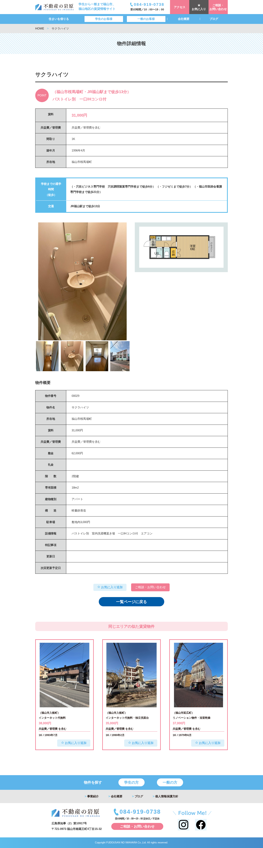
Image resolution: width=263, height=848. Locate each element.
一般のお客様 (146, 18)
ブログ (213, 18)
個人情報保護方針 (165, 796)
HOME (39, 28)
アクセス (179, 7)
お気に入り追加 (111, 587)
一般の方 (170, 782)
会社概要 (183, 18)
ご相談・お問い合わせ (218, 7)
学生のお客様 (103, 18)
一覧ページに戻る (131, 602)
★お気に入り (199, 7)
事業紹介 (92, 796)
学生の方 (131, 782)
